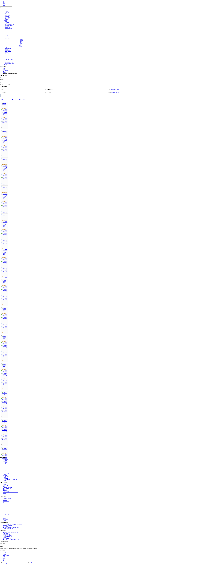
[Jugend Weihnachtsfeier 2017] (4, 394)
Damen (4, 71)
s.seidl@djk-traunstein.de (115, 89)
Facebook (4, 552)
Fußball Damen (5, 70)
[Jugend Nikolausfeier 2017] (4, 105)
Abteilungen (5, 69)
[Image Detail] (4, 111)
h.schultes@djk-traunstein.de (115, 92)
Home (4, 68)
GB (31, 562)
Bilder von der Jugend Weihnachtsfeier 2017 (12, 99)
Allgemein (4, 72)
